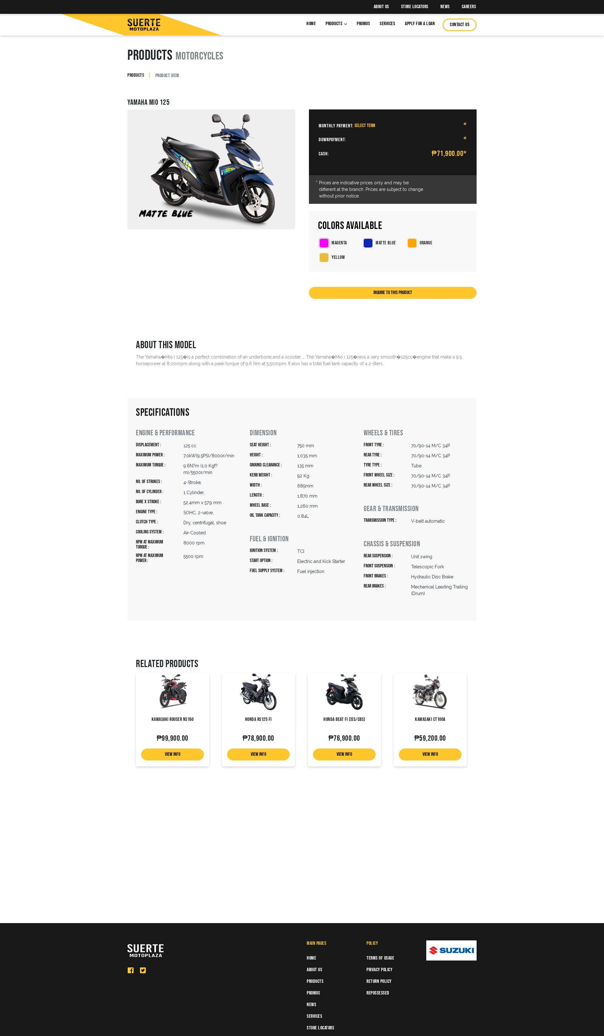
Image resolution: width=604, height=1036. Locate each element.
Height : (256, 455)
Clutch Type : (147, 522)
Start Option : (261, 561)
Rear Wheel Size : (378, 485)
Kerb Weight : (261, 475)
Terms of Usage (380, 958)
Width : (256, 485)
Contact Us (459, 25)
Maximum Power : (150, 455)
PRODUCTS (135, 75)
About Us (381, 7)
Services (387, 24)
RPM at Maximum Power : (149, 558)
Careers (469, 7)
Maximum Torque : (150, 465)
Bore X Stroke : (148, 502)
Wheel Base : (260, 505)
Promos (363, 24)
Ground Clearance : (266, 465)
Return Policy (379, 981)
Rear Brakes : (375, 586)
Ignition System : (264, 551)
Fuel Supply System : (267, 571)
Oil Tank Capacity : (265, 515)
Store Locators (414, 7)
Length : (257, 495)
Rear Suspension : (378, 556)
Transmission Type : (380, 520)
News (445, 7)
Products (334, 24)
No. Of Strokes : (149, 482)
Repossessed (377, 993)
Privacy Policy (379, 970)
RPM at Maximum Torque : (149, 545)
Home (311, 24)
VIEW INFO (172, 754)
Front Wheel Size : (379, 475)
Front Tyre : (374, 445)
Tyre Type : (373, 465)
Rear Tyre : (373, 455)
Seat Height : (260, 445)
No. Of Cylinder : (149, 492)
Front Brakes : (376, 576)
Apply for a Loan (420, 24)
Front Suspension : (379, 566)
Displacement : (148, 445)
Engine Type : (146, 512)
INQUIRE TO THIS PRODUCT (392, 293)
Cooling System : (150, 532)
